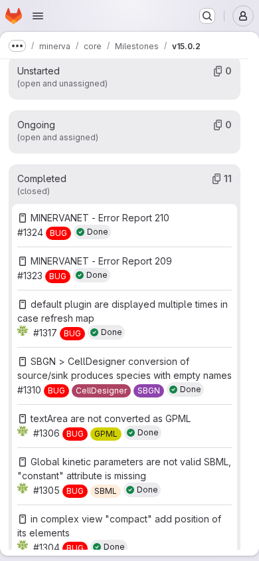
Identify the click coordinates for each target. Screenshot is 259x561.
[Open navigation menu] (37, 16)
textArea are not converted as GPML (111, 418)
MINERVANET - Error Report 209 (101, 261)
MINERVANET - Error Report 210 (100, 217)
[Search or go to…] (207, 16)
